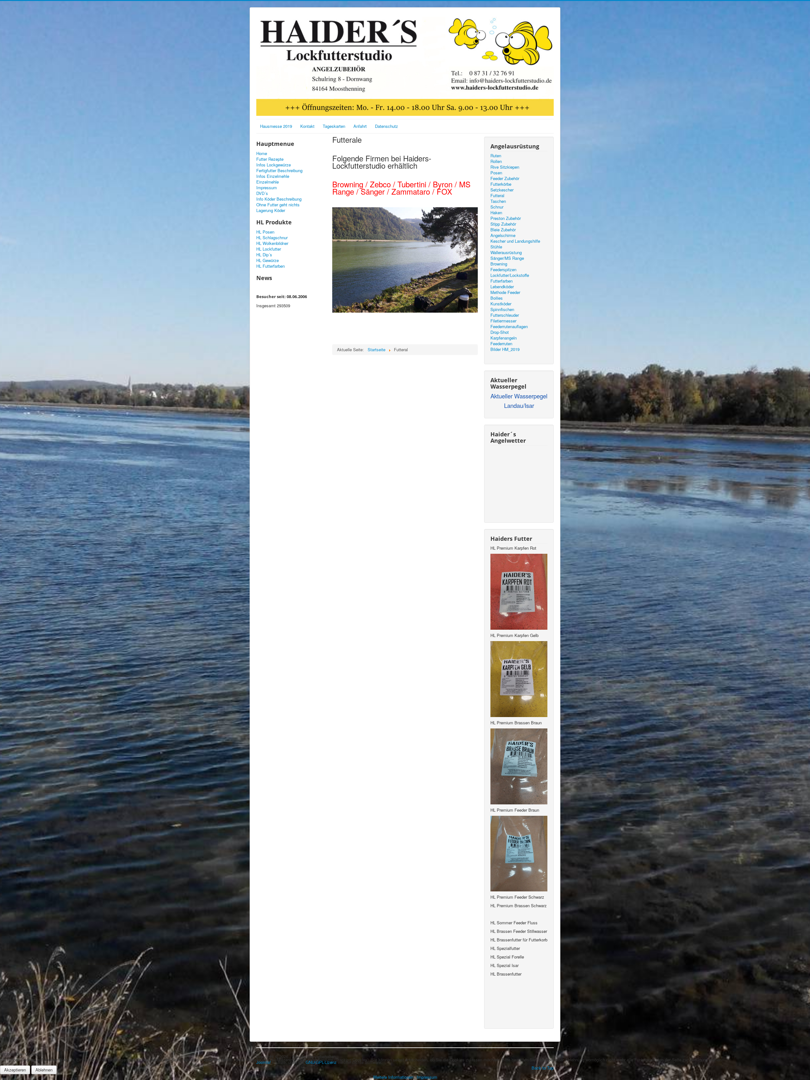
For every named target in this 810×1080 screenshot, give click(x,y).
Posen (496, 173)
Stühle (496, 247)
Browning (498, 264)
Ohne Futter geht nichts (278, 205)
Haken (496, 212)
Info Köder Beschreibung (279, 199)
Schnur (496, 207)
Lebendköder (502, 287)
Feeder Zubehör (504, 178)
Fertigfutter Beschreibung (279, 170)
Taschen (498, 201)
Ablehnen (44, 1070)
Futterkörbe (500, 184)
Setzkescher (502, 190)
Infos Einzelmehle (272, 176)
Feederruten (501, 343)
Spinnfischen (502, 309)
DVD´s (262, 193)
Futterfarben (501, 281)
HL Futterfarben (270, 266)
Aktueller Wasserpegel (518, 396)
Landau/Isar (519, 405)
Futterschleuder (504, 315)
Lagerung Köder (270, 210)
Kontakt (307, 126)
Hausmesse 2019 (276, 126)
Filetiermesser (503, 321)
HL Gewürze (267, 260)
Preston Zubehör (505, 218)
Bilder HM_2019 (505, 349)
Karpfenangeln (503, 338)
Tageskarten (334, 126)
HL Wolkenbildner (272, 243)
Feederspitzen (503, 269)
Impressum (266, 187)
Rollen (496, 161)
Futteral (497, 195)
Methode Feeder (505, 292)
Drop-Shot (499, 332)
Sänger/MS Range (507, 258)
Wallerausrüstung (506, 252)
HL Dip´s (264, 255)
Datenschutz (386, 126)
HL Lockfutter (268, 249)
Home (261, 153)
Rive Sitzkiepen (504, 167)
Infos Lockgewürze (273, 165)
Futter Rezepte (270, 159)
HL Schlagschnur (272, 237)
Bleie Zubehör (503, 230)
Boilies (496, 298)
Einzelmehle (267, 182)
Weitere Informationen (393, 1077)
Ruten (495, 156)
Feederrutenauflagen (509, 326)
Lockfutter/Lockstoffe (509, 275)
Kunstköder (500, 304)
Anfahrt (360, 126)
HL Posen (265, 232)
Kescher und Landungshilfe (515, 241)
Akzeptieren (15, 1070)
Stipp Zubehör (503, 224)
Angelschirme (502, 235)
